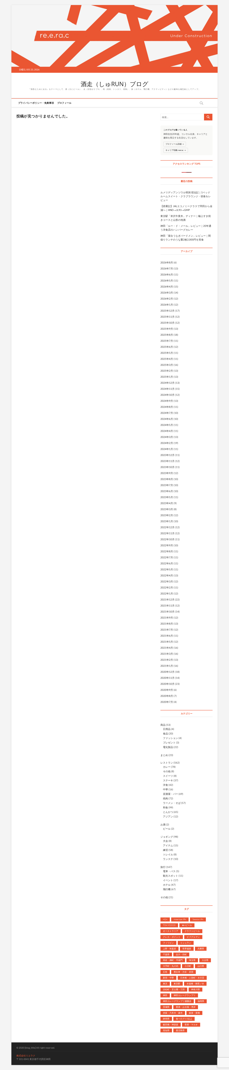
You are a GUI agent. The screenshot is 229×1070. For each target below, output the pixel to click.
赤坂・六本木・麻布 (173, 1012)
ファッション (170, 737)
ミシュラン (185, 942)
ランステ (168, 858)
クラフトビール (192, 931)
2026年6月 (166, 274)
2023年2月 (166, 515)
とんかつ (168, 811)
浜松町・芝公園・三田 (174, 989)
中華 (165, 789)
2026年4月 (166, 286)
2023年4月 (166, 503)
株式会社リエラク (25, 1055)
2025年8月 (166, 334)
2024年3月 (166, 436)
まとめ (164, 755)
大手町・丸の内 (170, 966)
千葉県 (166, 954)
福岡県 (201, 1001)
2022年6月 (166, 563)
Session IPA (197, 919)
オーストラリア (170, 931)
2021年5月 (166, 641)
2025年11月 (167, 316)
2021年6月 (166, 635)
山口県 (200, 966)
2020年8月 (166, 695)
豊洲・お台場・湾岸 (185, 1007)
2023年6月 (166, 491)
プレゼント (169, 742)
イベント (168, 880)
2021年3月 (166, 653)
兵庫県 (200, 948)
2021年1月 (166, 665)
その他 (166, 771)
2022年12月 (167, 527)
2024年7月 (166, 412)
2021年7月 (166, 629)
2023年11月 (167, 460)
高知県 (166, 1030)
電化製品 (168, 747)
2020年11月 (167, 677)
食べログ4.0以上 (184, 1018)
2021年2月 (166, 659)
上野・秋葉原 (169, 948)
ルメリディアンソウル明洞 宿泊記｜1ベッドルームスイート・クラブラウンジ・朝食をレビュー (185, 196)
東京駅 (177, 983)
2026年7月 (166, 268)
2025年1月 (166, 376)
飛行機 (166, 889)
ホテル (166, 884)
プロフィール (64, 102)
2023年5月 (166, 497)
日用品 (166, 728)
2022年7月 (166, 557)
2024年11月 (167, 388)
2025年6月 (166, 346)
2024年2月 (166, 442)
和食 (165, 807)
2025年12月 (167, 310)
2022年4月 (166, 575)
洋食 (165, 784)
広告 (165, 971)
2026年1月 (166, 304)
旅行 (162, 866)
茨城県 (166, 1007)
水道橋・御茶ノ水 (195, 983)
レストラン (166, 762)
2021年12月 (167, 599)
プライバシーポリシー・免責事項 (36, 102)
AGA (165, 919)
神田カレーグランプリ (184, 995)
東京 (165, 983)
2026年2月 (166, 298)
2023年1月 (166, 521)
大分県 (205, 960)
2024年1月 (166, 448)
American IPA (180, 919)
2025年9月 (166, 328)
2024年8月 (166, 406)
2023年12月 (167, 454)
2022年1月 (166, 593)
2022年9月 (166, 545)
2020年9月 (166, 689)
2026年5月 (166, 280)
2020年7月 (166, 701)
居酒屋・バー (170, 793)
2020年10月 (167, 683)
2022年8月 (166, 551)
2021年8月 (166, 623)
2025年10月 (167, 322)
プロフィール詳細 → (174, 144)
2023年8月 (166, 479)
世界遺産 (186, 948)
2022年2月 (166, 587)
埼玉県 (192, 960)
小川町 (188, 966)
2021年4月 (166, 647)
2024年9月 (166, 400)
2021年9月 (166, 617)
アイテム (168, 845)
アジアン (168, 816)
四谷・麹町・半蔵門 (173, 960)
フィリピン (168, 942)
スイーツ (168, 775)
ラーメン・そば (172, 802)
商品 (162, 724)
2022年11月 (167, 533)
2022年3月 (166, 581)
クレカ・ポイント (171, 937)
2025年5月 (166, 352)
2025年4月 (166, 358)
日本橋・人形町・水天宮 (192, 977)
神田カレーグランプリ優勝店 (177, 1001)
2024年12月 (167, 382)
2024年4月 (166, 430)
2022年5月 (166, 569)
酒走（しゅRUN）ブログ (114, 84)
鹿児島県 (180, 1030)
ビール (166, 828)
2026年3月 (166, 292)
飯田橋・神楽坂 (170, 1024)
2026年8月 (166, 262)
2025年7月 (166, 340)
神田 (165, 995)
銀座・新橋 (194, 1012)
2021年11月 (167, 605)
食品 (165, 733)
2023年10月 (167, 467)
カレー (166, 766)
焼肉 (165, 798)
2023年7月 (166, 485)
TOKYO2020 (169, 925)
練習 (165, 849)
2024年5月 (166, 424)
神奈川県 (195, 989)
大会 (165, 840)
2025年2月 (166, 370)
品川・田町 (181, 954)
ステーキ (168, 780)
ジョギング (166, 836)
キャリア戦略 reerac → (175, 150)
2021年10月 (167, 611)
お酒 (162, 824)
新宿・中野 (168, 977)
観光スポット (170, 875)
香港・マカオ (191, 1024)
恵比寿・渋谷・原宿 (183, 971)
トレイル (168, 854)
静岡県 (166, 1018)
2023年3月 (166, 509)
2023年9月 (166, 473)
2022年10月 (167, 539)
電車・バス (169, 871)
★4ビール (187, 925)
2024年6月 (166, 418)
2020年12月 (167, 671)
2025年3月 (166, 364)
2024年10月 (167, 394)
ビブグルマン (193, 937)
